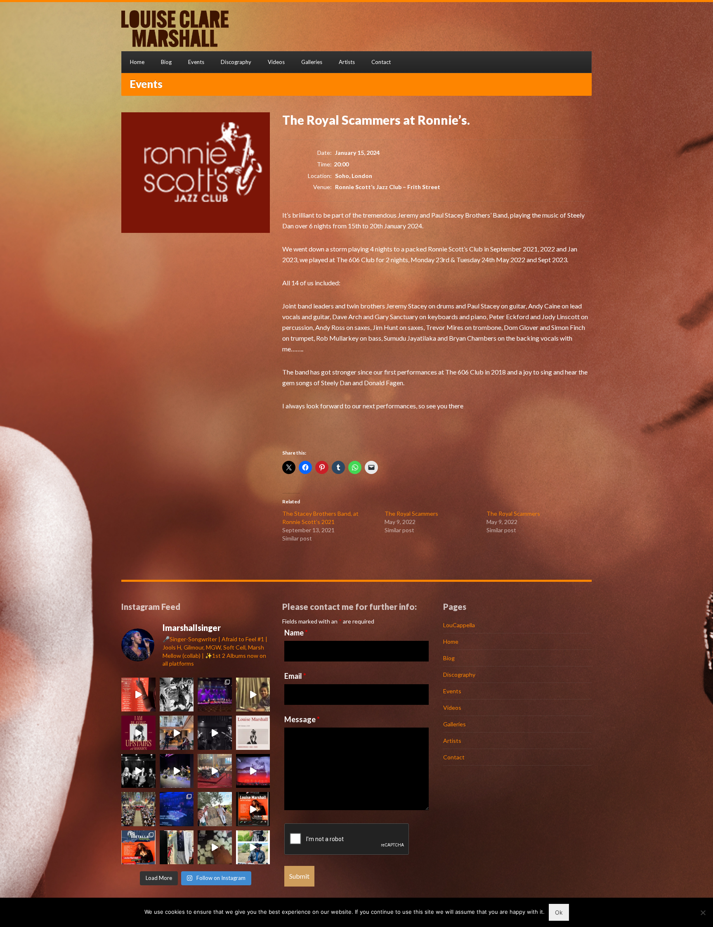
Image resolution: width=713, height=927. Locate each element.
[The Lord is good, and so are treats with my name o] (215, 847)
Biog (166, 62)
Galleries (311, 62)
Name (296, 632)
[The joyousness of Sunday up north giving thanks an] (215, 771)
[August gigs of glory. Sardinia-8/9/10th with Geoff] (138, 847)
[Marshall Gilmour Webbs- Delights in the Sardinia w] (177, 695)
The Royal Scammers (411, 513)
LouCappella (459, 624)
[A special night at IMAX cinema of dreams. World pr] (253, 771)
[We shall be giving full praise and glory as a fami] (138, 809)
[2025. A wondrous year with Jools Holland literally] (177, 733)
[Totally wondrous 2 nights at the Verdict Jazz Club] (138, 771)
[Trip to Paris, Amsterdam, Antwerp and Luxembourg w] (215, 695)
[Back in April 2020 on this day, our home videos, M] (253, 695)
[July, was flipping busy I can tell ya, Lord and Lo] (177, 847)
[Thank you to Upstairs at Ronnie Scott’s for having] (138, 733)
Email (295, 676)
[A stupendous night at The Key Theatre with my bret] (177, 771)
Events (196, 62)
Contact (381, 62)
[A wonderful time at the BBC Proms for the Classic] (177, 809)
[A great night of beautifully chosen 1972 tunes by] (215, 733)
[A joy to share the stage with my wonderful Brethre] (253, 847)
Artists (347, 62)
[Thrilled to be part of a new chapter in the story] (253, 733)
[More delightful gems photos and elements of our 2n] (215, 809)
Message (302, 719)
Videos (276, 62)
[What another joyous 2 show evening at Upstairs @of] (138, 695)
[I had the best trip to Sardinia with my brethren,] (253, 809)
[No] (703, 912)
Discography (236, 62)
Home (137, 62)
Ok (559, 912)
